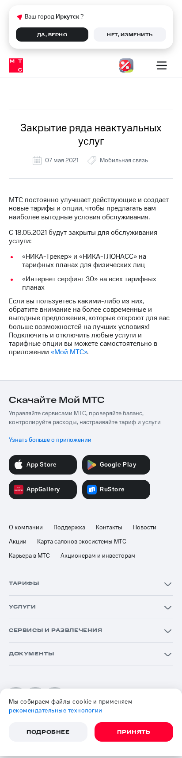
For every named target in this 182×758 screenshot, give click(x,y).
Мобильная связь (124, 160)
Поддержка (69, 527)
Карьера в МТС (29, 555)
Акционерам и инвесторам (98, 555)
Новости (144, 527)
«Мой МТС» (69, 352)
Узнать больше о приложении (50, 440)
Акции (18, 541)
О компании (26, 527)
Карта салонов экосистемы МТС (81, 541)
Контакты (109, 527)
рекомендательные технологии (55, 710)
